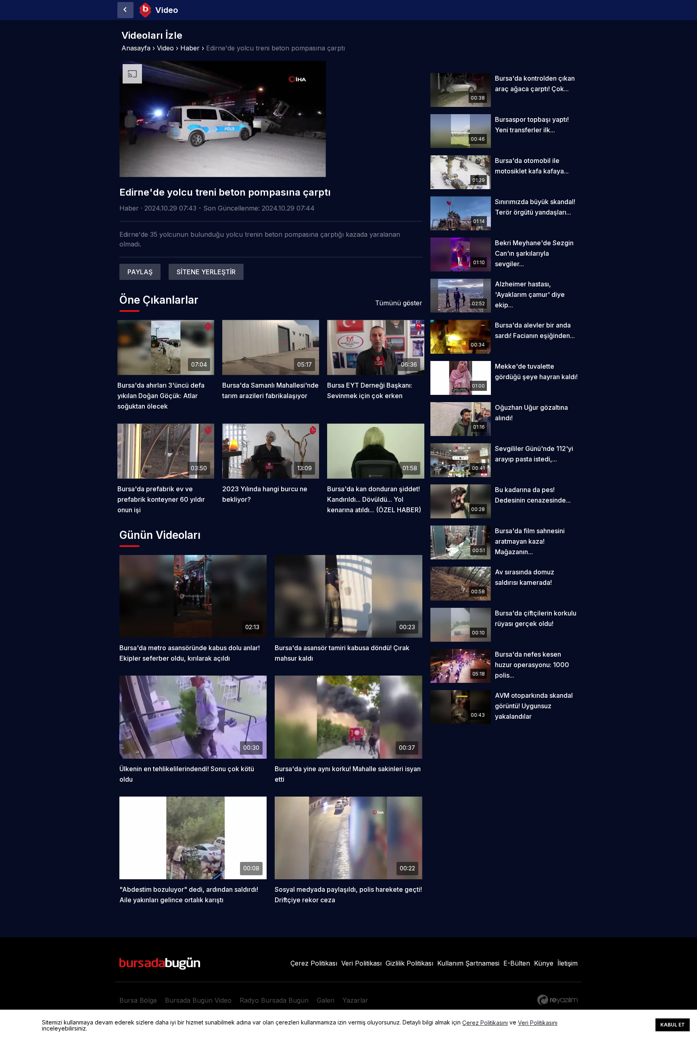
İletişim (567, 963)
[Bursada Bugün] (125, 10)
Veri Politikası (361, 963)
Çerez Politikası (313, 963)
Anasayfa (135, 48)
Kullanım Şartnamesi (468, 963)
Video (165, 48)
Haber (190, 48)
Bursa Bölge (138, 1000)
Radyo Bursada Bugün (274, 1000)
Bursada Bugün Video (198, 1000)
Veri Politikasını (537, 1023)
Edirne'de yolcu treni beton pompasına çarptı (275, 48)
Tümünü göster (398, 303)
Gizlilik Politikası (409, 963)
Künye (543, 963)
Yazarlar (355, 1000)
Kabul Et (672, 1025)
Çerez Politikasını (485, 1023)
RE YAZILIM (557, 1000)
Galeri (325, 1000)
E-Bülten (516, 963)
